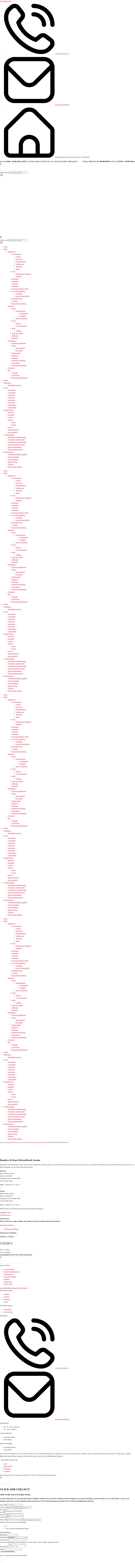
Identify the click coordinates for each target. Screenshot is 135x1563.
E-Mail (2, 1517)
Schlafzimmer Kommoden (19, 365)
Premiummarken (8, 452)
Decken (14, 425)
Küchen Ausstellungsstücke (15, 449)
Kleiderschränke (16, 353)
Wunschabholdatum (5, 1532)
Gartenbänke (11, 402)
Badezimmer (7, 383)
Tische (14, 321)
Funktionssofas (20, 264)
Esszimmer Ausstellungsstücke (16, 439)
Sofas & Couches (16, 254)
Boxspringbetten (20, 348)
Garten (6, 387)
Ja (6, 1526)
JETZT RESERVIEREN (7, 1551)
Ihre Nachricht (4, 1546)
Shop (7, 1142)
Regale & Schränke (17, 333)
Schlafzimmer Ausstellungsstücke (17, 442)
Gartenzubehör (12, 407)
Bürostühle (15, 373)
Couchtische (19, 294)
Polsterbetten (19, 350)
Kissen (14, 422)
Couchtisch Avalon (5, 1215)
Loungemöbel (12, 392)
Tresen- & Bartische (21, 326)
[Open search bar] (1, 237)
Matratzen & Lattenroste (18, 360)
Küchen (6, 380)
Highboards (15, 286)
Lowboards (15, 284)
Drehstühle (23, 316)
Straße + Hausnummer (7, 1507)
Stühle (13, 308)
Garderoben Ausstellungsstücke (16, 444)
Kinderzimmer (16, 363)
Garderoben (11, 368)
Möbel (6, 249)
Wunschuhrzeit (4, 1537)
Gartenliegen (11, 400)
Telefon (2, 1515)
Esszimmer (11, 306)
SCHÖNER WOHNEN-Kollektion (17, 454)
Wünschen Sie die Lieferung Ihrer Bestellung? (13, 1522)
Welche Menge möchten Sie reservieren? (11, 1520)
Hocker (18, 269)
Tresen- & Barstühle (21, 318)
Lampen (10, 417)
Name (2, 1505)
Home (5, 246)
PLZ (2, 1510)
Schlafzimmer (12, 341)
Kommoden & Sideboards (19, 303)
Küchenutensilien (12, 432)
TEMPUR (11, 464)
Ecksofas (18, 256)
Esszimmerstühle (20, 311)
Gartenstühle (11, 395)
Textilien (10, 420)
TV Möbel (15, 301)
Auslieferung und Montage (11, 1229)
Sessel (13, 271)
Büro (9, 370)
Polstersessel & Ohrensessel (23, 274)
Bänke (13, 328)
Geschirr (10, 427)
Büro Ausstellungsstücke (14, 447)
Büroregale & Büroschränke (19, 378)
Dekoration (11, 415)
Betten (13, 345)
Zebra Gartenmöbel (13, 457)
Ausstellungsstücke (9, 435)
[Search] (1, 175)
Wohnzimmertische (17, 298)
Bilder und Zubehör (13, 430)
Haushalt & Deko (9, 410)
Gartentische (11, 397)
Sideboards (15, 281)
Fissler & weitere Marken (15, 467)
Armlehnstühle (24, 313)
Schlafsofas (19, 266)
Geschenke (11, 412)
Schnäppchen (11, 390)
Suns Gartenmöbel (13, 459)
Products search (4, 172)
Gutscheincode (4, 1540)
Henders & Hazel (12, 462)
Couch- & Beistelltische (18, 291)
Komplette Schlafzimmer (19, 343)
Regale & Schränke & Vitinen (20, 289)
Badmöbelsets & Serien (14, 385)
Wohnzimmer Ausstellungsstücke (17, 437)
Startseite (2, 1142)
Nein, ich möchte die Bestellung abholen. (17, 1528)
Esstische (18, 323)
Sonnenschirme (12, 405)
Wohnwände (15, 279)
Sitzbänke (18, 331)
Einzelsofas (19, 259)
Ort (1, 1512)
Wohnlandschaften (21, 261)
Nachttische (15, 355)
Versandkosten (7, 1252)
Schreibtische (15, 375)
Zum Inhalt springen (5, 1)
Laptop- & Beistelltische (22, 296)
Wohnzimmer (11, 251)
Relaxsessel (19, 276)
